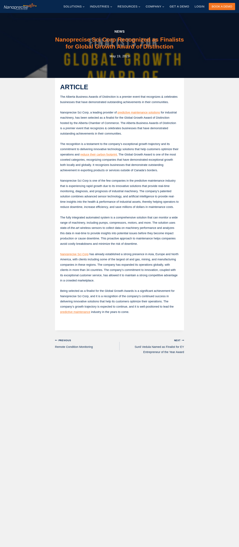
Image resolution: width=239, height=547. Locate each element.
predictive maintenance (75, 312)
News (119, 31)
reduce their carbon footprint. (99, 154)
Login (200, 6)
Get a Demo (179, 6)
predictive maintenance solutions (139, 112)
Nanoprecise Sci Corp (74, 254)
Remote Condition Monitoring (74, 343)
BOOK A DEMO (222, 6)
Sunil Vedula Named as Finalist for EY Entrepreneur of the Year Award (159, 346)
